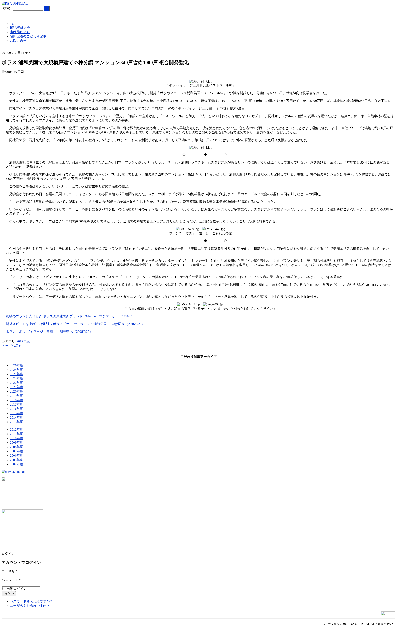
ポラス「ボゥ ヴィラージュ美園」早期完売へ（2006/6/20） (49, 331)
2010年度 (16, 438)
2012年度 (16, 429)
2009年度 (16, 442)
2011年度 (16, 434)
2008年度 (16, 447)
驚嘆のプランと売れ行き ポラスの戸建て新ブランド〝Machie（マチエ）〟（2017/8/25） (70, 316)
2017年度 (23, 341)
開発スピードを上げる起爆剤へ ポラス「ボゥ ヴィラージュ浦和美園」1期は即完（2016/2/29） (75, 324)
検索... (7, 8)
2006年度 (16, 455)
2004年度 (16, 464)
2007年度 (16, 451)
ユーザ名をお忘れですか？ (30, 605)
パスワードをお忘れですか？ (31, 601)
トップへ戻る (12, 345)
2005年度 (16, 460)
